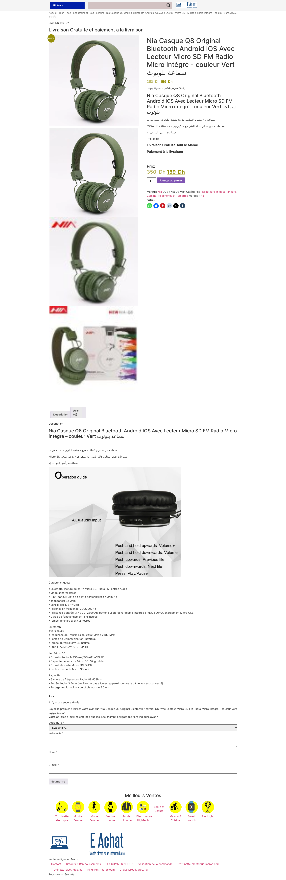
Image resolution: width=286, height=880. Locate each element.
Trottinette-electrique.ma (66, 869)
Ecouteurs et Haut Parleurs (88, 12)
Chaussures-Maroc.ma (134, 869)
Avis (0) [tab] (76, 412)
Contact (56, 864)
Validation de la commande (155, 864)
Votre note (56, 722)
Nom (53, 752)
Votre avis (56, 733)
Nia (160, 191)
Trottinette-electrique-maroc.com (198, 864)
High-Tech (65, 12)
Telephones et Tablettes (173, 195)
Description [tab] (60, 414)
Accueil (53, 12)
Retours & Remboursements (83, 864)
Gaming (151, 195)
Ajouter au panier (171, 180)
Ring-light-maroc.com (101, 869)
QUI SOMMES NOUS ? (119, 864)
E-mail (54, 764)
